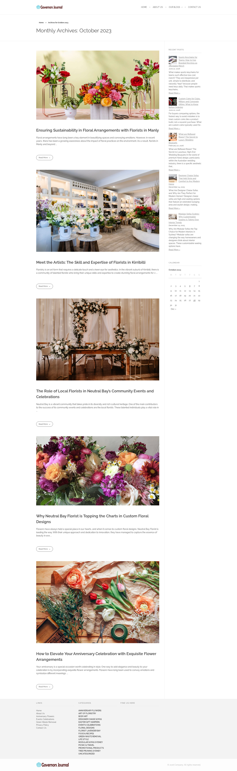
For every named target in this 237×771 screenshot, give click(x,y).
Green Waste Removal (46, 722)
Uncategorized (86, 754)
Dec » (173, 309)
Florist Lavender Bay (89, 731)
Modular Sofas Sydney (90, 742)
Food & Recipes (86, 733)
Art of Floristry (87, 713)
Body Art (83, 716)
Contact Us (41, 728)
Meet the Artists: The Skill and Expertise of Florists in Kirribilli (91, 262)
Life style (83, 739)
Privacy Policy (42, 725)
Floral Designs (86, 728)
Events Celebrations (45, 719)
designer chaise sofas (90, 719)
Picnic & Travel (86, 745)
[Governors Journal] (52, 765)
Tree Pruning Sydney (89, 751)
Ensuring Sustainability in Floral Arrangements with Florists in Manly (97, 130)
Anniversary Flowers (45, 716)
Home (41, 23)
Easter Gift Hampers (89, 722)
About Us (40, 713)
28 (194, 300)
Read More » (174, 93)
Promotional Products (91, 748)
